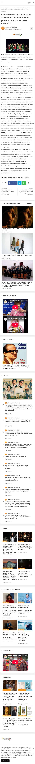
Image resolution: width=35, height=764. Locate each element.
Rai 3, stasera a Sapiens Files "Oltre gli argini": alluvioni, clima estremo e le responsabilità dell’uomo (18, 421)
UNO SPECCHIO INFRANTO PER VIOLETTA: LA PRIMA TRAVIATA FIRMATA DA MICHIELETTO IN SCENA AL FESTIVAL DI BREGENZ (10, 575)
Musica (11, 8)
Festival (20, 177)
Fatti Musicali (12, 177)
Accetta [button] (5, 761)
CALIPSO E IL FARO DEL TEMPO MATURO (16, 456)
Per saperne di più (10, 757)
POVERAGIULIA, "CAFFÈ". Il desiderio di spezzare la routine (17, 256)
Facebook (13, 183)
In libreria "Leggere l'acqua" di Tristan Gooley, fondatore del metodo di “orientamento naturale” (25, 697)
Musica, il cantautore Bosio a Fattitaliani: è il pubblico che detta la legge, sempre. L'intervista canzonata (10, 636)
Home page (4, 8)
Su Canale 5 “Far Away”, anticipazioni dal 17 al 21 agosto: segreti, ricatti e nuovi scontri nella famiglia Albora (18, 479)
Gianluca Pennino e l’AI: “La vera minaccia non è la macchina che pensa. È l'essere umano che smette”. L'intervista (10, 697)
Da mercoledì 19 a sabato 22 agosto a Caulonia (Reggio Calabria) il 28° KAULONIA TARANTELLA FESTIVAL (18, 517)
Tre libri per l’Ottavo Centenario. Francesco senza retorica (25, 720)
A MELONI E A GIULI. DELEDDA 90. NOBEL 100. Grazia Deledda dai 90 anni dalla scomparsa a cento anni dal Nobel (18, 433)
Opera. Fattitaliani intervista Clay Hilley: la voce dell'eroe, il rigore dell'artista (25, 547)
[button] (33, 2)
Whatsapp (24, 183)
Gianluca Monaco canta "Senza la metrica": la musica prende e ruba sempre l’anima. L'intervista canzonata (25, 609)
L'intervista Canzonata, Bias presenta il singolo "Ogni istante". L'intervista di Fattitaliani (23, 636)
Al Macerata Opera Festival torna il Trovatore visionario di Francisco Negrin (25, 574)
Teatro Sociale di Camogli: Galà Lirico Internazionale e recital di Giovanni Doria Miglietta (17, 467)
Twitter (19, 183)
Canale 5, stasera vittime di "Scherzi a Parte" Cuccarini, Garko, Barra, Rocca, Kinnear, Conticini (18, 491)
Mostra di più (29, 203)
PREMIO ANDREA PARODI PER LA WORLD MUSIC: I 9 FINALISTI (16, 229)
